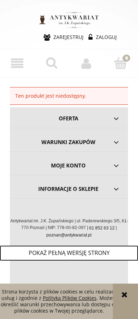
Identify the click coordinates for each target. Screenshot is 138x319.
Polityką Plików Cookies (70, 298)
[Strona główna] (69, 19)
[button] (17, 64)
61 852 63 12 (102, 228)
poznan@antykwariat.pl (69, 235)
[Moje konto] (86, 63)
